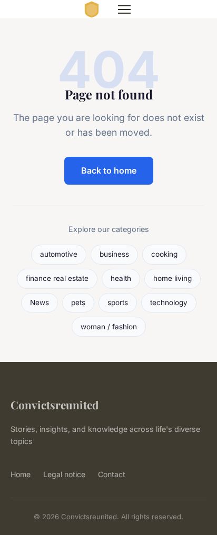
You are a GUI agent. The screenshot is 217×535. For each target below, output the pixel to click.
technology (169, 302)
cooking (164, 254)
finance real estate (57, 278)
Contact (111, 474)
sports (117, 302)
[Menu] (124, 9)
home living (172, 278)
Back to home (108, 170)
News (39, 302)
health (121, 278)
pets (78, 302)
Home (21, 474)
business (114, 254)
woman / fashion (109, 326)
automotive (58, 254)
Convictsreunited (54, 404)
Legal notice (64, 474)
